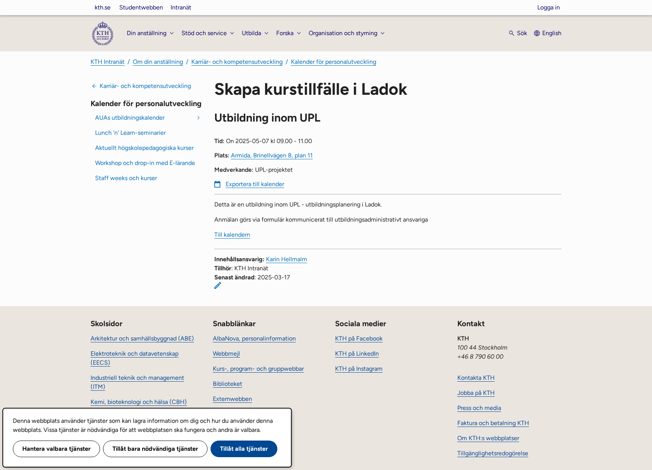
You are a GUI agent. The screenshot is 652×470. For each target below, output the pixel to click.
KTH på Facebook (359, 338)
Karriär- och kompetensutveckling (237, 61)
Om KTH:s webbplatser (488, 438)
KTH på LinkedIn (357, 353)
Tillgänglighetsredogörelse (492, 453)
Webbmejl (226, 353)
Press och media (479, 407)
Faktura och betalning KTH (493, 423)
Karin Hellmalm (286, 259)
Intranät (181, 7)
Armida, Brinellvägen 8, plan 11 (272, 155)
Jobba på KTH (476, 392)
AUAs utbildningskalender (130, 117)
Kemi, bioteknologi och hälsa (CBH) (139, 401)
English (551, 33)
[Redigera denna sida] (217, 285)
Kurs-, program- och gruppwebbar (258, 368)
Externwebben (232, 398)
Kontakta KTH (476, 377)
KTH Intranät (108, 61)
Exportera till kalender (255, 184)
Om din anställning (158, 61)
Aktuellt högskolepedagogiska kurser (144, 147)
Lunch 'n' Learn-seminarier (130, 132)
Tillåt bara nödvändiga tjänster (155, 448)
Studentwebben (141, 7)
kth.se (103, 7)
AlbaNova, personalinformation (254, 338)
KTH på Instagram (359, 368)
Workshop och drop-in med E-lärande (145, 162)
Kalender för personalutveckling (333, 61)
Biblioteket (227, 383)
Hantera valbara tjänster (56, 448)
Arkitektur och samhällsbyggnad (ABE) (142, 338)
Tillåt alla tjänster (244, 448)
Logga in (548, 7)
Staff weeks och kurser (126, 178)
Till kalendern (232, 234)
